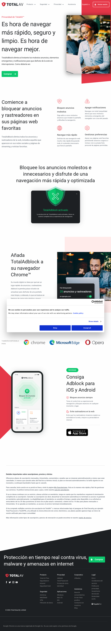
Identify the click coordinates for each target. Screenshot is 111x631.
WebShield (43, 597)
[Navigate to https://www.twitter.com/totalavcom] (10, 582)
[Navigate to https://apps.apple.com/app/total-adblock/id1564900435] (77, 432)
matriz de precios (85, 518)
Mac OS (60, 597)
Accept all (87, 328)
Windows (60, 595)
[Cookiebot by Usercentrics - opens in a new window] (93, 302)
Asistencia (72, 4)
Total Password (62, 581)
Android (60, 603)
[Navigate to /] (12, 4)
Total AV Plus (44, 578)
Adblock (60, 578)
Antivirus (43, 595)
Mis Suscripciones (60, 487)
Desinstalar (96, 596)
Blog (76, 608)
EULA (93, 578)
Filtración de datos (46, 603)
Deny (55, 328)
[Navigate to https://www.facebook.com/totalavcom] (6, 582)
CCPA (93, 599)
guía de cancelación (62, 490)
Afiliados (77, 578)
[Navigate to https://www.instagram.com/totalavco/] (13, 582)
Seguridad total (45, 586)
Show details (93, 321)
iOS (58, 600)
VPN (41, 600)
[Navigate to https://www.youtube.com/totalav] (17, 582)
